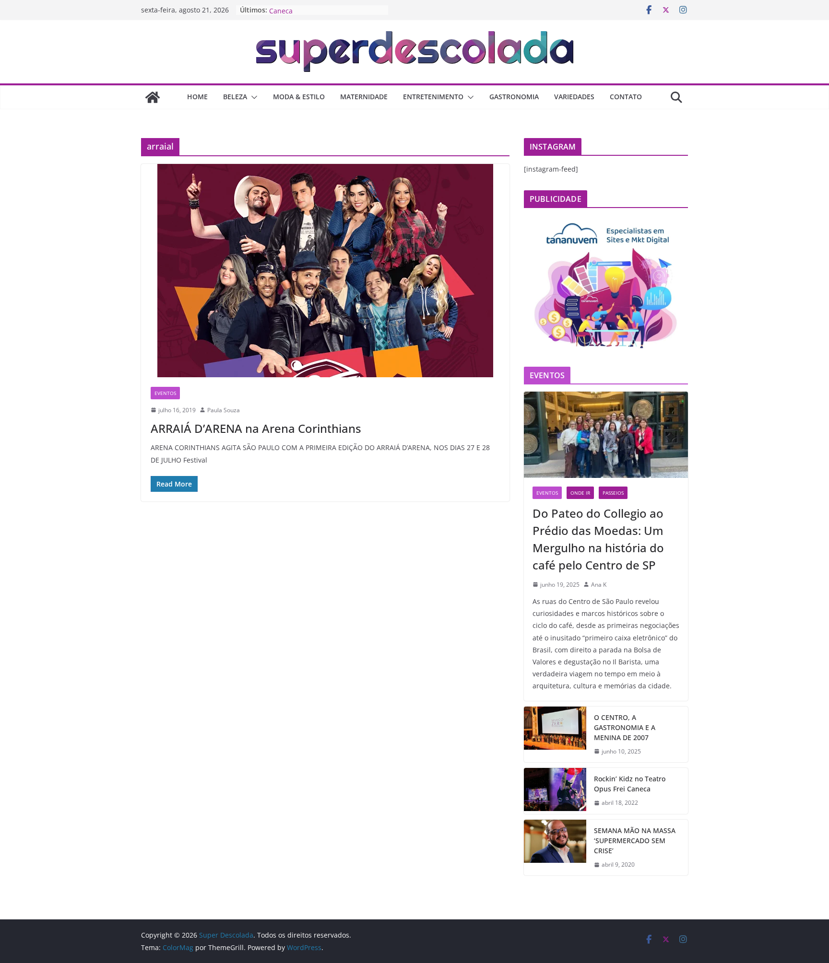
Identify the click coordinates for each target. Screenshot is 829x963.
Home (197, 96)
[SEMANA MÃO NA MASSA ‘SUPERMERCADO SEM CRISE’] (555, 848)
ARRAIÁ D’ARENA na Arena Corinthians (256, 428)
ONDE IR (580, 492)
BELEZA (235, 96)
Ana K (598, 584)
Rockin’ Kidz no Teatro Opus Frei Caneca (629, 783)
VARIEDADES (574, 96)
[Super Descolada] (152, 97)
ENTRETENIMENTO (433, 96)
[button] (252, 97)
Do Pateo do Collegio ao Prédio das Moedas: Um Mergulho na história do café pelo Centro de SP (598, 539)
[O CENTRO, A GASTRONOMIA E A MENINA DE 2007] (555, 735)
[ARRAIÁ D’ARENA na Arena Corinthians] (325, 270)
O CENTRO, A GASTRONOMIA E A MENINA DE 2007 (624, 727)
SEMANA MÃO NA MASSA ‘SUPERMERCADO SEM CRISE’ (634, 840)
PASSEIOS (613, 492)
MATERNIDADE (364, 96)
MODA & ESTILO (299, 96)
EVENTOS (165, 393)
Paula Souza (223, 410)
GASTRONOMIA (514, 96)
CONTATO (626, 96)
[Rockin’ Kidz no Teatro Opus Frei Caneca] (555, 791)
